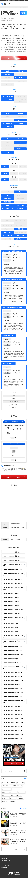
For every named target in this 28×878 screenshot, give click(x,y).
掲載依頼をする (14, 763)
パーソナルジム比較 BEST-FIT (8, 7)
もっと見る (14, 849)
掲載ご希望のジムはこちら (7, 860)
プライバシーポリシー (6, 865)
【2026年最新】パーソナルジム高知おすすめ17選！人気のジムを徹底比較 (18, 840)
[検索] (24, 771)
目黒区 (20, 7)
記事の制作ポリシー (5, 867)
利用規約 (3, 862)
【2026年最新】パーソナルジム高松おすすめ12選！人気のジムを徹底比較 (18, 822)
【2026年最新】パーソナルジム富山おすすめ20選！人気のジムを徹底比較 (18, 831)
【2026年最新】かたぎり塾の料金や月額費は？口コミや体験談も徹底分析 (18, 813)
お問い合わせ (4, 858)
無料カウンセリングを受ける (14, 58)
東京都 (16, 7)
